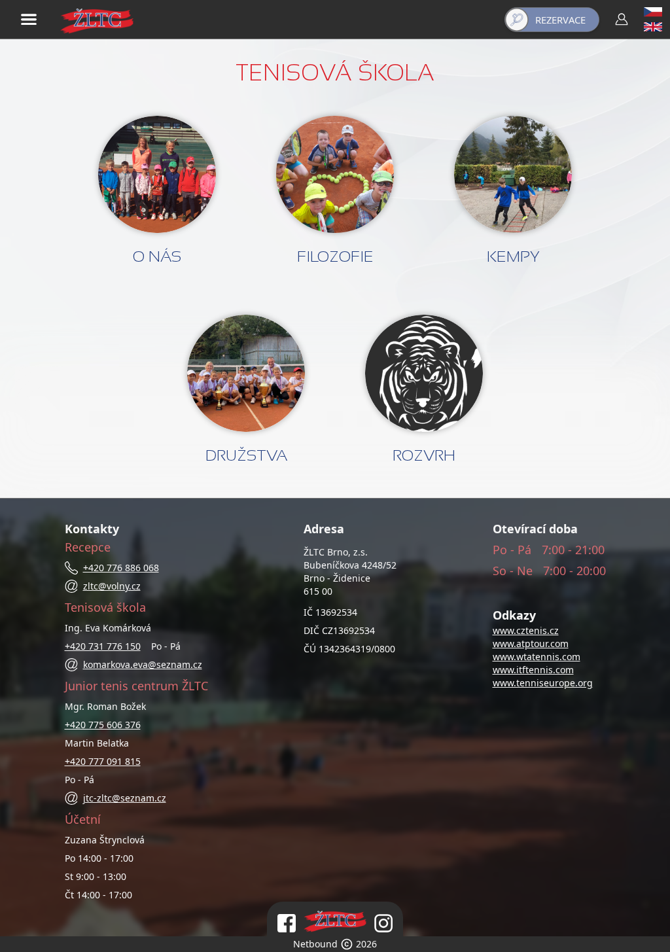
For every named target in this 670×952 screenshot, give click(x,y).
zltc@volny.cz (112, 586)
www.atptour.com (531, 643)
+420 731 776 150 (103, 646)
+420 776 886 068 (121, 567)
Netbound (315, 944)
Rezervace (560, 19)
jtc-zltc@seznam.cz (124, 798)
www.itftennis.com (533, 669)
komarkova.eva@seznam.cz (142, 664)
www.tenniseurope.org (543, 683)
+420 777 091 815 (103, 761)
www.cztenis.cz (526, 630)
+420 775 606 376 (103, 724)
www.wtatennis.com (536, 656)
